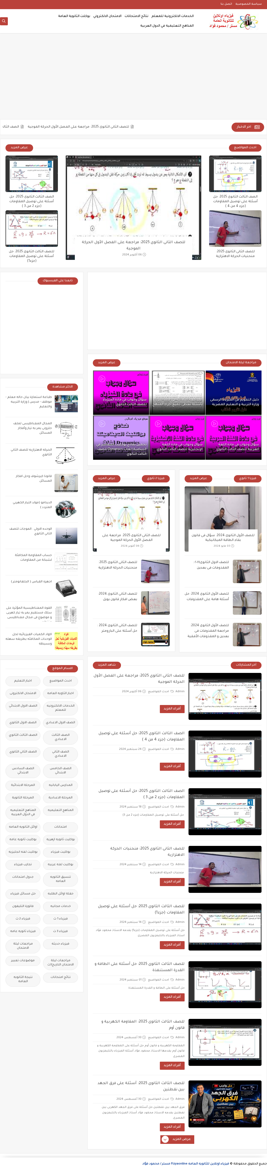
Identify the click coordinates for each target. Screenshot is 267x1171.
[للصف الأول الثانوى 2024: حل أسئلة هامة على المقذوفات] (247, 603)
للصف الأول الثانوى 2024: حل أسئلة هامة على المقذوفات (207, 596)
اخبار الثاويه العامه (60, 693)
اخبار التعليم (23, 681)
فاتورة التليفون (23, 906)
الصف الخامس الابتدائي (60, 771)
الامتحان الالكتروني (107, 16)
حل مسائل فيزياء (23, 894)
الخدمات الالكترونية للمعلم (172, 16)
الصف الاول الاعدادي (60, 723)
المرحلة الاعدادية (60, 798)
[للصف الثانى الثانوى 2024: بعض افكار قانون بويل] (155, 603)
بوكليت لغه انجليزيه (23, 852)
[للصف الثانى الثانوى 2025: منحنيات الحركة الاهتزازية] (235, 228)
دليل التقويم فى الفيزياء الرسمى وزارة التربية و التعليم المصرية (234, 402)
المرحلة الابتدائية (23, 785)
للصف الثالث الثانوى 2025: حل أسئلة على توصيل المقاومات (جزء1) (31, 256)
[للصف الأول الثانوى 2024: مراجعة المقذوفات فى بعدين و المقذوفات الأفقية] (247, 634)
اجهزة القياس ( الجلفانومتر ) (31, 582)
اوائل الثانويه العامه (23, 827)
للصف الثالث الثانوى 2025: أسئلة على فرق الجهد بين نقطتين (141, 1087)
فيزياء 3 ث (60, 931)
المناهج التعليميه (61, 810)
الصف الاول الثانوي (23, 723)
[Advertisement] (133, 78)
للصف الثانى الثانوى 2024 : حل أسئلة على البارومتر (117, 628)
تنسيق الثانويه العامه (60, 879)
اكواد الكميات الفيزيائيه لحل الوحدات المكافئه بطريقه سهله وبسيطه (28, 639)
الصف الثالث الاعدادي (61, 737)
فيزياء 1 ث (60, 919)
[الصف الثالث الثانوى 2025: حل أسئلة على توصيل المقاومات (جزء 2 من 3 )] (31, 174)
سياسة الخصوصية (248, 4)
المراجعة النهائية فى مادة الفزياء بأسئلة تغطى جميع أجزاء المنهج (178, 402)
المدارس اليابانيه (60, 785)
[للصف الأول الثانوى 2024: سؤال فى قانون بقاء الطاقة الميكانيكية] (223, 519)
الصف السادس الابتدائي (23, 771)
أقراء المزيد (172, 709)
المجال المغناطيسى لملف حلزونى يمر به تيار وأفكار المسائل (32, 428)
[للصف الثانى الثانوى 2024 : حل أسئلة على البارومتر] (155, 634)
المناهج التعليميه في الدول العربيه (23, 812)
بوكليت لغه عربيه (60, 865)
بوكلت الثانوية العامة (74, 16)
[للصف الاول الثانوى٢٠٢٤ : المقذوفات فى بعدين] (247, 571)
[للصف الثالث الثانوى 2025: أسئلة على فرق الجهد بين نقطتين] (225, 1103)
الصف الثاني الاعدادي (60, 754)
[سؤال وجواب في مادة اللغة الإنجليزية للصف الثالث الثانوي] (177, 437)
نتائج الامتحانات (136, 16)
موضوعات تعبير (23, 961)
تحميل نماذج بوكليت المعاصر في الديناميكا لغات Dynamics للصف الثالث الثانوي (121, 449)
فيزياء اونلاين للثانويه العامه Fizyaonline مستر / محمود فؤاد (185, 1164)
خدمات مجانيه (60, 906)
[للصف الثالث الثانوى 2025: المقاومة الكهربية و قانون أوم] (225, 1042)
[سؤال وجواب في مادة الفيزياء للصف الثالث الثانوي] (121, 393)
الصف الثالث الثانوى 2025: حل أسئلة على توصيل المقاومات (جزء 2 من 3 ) (31, 201)
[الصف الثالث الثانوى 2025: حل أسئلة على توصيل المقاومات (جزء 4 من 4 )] (235, 174)
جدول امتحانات (23, 877)
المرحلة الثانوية (23, 798)
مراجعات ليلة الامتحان (23, 946)
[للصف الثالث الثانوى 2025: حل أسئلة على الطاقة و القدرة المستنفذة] (225, 984)
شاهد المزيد (107, 665)
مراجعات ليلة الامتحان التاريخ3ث (60, 963)
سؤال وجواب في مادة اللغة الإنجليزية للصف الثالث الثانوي (180, 447)
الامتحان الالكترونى (23, 693)
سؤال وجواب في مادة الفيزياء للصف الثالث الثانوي (125, 402)
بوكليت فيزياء (60, 852)
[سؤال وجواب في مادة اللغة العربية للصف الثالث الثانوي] (233, 437)
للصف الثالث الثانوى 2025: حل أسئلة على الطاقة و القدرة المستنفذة (140, 967)
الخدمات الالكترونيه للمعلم (61, 708)
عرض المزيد (19, 148)
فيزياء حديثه (60, 944)
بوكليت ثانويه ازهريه (60, 839)
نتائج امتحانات (61, 977)
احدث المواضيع (159, 691)
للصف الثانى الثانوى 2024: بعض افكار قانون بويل (117, 596)
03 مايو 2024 (222, 546)
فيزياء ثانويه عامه (23, 931)
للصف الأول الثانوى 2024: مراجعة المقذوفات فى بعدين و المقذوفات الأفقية (208, 631)
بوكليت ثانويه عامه (23, 839)
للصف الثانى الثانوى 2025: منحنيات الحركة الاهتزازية (117, 565)
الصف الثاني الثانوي (23, 752)
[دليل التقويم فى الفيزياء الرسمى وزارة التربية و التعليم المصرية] (233, 393)
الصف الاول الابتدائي (23, 706)
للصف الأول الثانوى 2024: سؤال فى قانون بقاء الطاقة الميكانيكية (223, 538)
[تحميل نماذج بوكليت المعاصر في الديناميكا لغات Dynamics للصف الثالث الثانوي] (121, 437)
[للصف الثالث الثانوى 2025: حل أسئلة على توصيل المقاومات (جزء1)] (31, 228)
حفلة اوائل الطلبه (61, 894)
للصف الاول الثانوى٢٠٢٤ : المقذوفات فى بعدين (211, 565)
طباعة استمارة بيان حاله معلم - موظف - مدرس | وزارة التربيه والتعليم (28, 402)
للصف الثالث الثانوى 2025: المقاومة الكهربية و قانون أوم (143, 1025)
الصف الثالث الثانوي (23, 735)
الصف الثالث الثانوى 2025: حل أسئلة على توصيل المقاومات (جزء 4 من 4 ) (235, 201)
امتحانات (60, 827)
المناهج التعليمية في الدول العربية (167, 26)
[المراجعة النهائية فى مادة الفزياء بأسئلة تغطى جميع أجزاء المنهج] (177, 393)
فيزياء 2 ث (23, 919)
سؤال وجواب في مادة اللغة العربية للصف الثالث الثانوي (237, 447)
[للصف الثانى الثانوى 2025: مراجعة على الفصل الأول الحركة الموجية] (133, 208)
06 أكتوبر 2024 (132, 254)
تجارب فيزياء (23, 865)
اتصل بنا (226, 4)
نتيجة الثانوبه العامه (23, 979)
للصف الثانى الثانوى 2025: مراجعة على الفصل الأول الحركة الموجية (97, 127)
